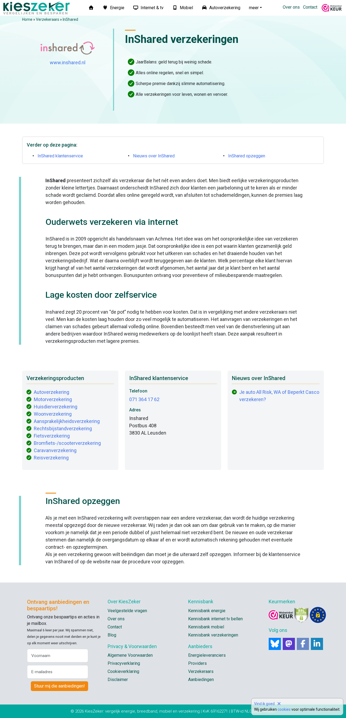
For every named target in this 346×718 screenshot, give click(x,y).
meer (254, 7)
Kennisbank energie (206, 610)
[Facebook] (303, 644)
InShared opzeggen (246, 155)
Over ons (291, 7)
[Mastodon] (289, 644)
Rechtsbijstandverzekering (63, 428)
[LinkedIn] (317, 644)
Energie (116, 7)
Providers (197, 663)
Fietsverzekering (52, 436)
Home (27, 19)
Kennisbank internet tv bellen (215, 618)
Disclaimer (118, 679)
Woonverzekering (53, 414)
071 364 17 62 (144, 399)
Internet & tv (151, 7)
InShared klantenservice (60, 155)
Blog (112, 635)
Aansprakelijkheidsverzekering (67, 421)
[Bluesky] (275, 644)
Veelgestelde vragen (127, 610)
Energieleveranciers (207, 655)
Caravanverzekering (55, 450)
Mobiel (186, 7)
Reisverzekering (51, 457)
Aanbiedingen (201, 679)
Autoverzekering (224, 7)
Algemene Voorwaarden (130, 655)
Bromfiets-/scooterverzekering (67, 443)
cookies (284, 709)
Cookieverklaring (123, 671)
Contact (310, 7)
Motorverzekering (53, 399)
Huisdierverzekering (55, 406)
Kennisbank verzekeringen (213, 635)
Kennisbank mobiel (206, 626)
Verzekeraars (47, 19)
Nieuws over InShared (154, 155)
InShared (70, 19)
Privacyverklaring (124, 663)
